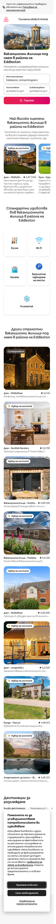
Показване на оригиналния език (22, 9)
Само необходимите (26, 893)
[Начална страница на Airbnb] (6, 19)
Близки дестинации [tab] (14, 808)
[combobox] (26, 80)
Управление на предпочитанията (26, 902)
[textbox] (15, 91)
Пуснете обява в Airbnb (33, 19)
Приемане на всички (27, 885)
